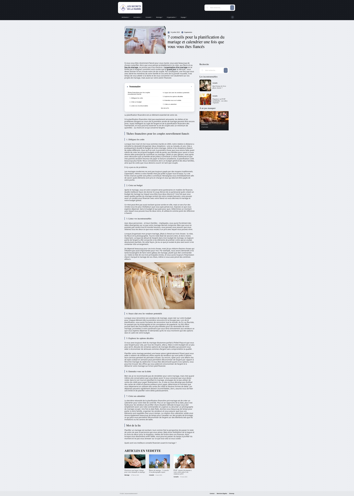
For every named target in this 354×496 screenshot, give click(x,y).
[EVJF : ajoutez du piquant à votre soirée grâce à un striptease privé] (184, 461)
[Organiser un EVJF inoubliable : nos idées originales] (205, 99)
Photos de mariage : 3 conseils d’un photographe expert (159, 471)
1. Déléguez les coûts (136, 98)
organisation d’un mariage (175, 67)
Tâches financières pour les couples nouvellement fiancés (139, 93)
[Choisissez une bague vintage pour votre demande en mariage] (134, 461)
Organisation (188, 32)
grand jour (171, 69)
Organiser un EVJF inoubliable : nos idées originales (220, 101)
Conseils (151, 475)
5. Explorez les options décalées (173, 96)
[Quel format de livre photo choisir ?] (205, 85)
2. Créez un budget (136, 102)
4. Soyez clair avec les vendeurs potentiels (176, 92)
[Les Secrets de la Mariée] (130, 7)
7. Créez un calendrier (170, 104)
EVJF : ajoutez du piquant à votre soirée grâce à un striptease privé (183, 472)
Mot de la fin (165, 108)
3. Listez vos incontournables (139, 106)
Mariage (126, 475)
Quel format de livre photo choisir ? (219, 87)
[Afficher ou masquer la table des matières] (166, 87)
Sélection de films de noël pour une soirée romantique (213, 123)
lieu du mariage (131, 67)
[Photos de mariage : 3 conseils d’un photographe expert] (159, 461)
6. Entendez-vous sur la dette (172, 100)
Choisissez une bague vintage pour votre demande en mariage (134, 471)
